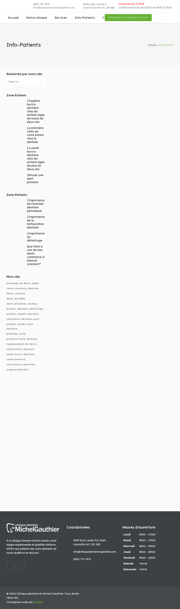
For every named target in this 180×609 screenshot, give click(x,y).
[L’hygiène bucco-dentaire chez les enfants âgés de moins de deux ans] (139, 449)
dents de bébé (16, 298)
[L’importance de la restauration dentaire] (139, 266)
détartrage (36, 308)
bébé (35, 283)
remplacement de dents (22, 344)
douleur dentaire (17, 308)
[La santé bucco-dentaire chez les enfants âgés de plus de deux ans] (139, 165)
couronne (20, 288)
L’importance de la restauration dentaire (36, 222)
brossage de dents (19, 283)
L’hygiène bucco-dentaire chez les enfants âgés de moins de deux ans (36, 111)
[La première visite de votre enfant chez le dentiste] (81, 91)
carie (10, 288)
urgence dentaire (18, 369)
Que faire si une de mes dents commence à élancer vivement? (35, 255)
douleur (32, 303)
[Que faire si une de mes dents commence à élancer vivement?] (81, 242)
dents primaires (16, 303)
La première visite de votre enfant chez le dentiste (35, 135)
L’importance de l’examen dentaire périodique (36, 205)
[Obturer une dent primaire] (139, 372)
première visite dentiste (22, 338)
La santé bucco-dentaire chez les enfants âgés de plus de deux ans (36, 158)
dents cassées (16, 293)
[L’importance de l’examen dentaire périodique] (81, 372)
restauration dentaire (20, 349)
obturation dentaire (19, 319)
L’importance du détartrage (133, 116)
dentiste (33, 288)
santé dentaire (16, 359)
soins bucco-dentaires (21, 364)
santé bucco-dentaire (20, 354)
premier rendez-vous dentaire (20, 326)
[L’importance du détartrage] (139, 91)
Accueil (152, 45)
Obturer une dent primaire (132, 396)
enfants (11, 313)
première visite (16, 333)
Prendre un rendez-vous (128, 17)
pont (36, 319)
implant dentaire (28, 313)
